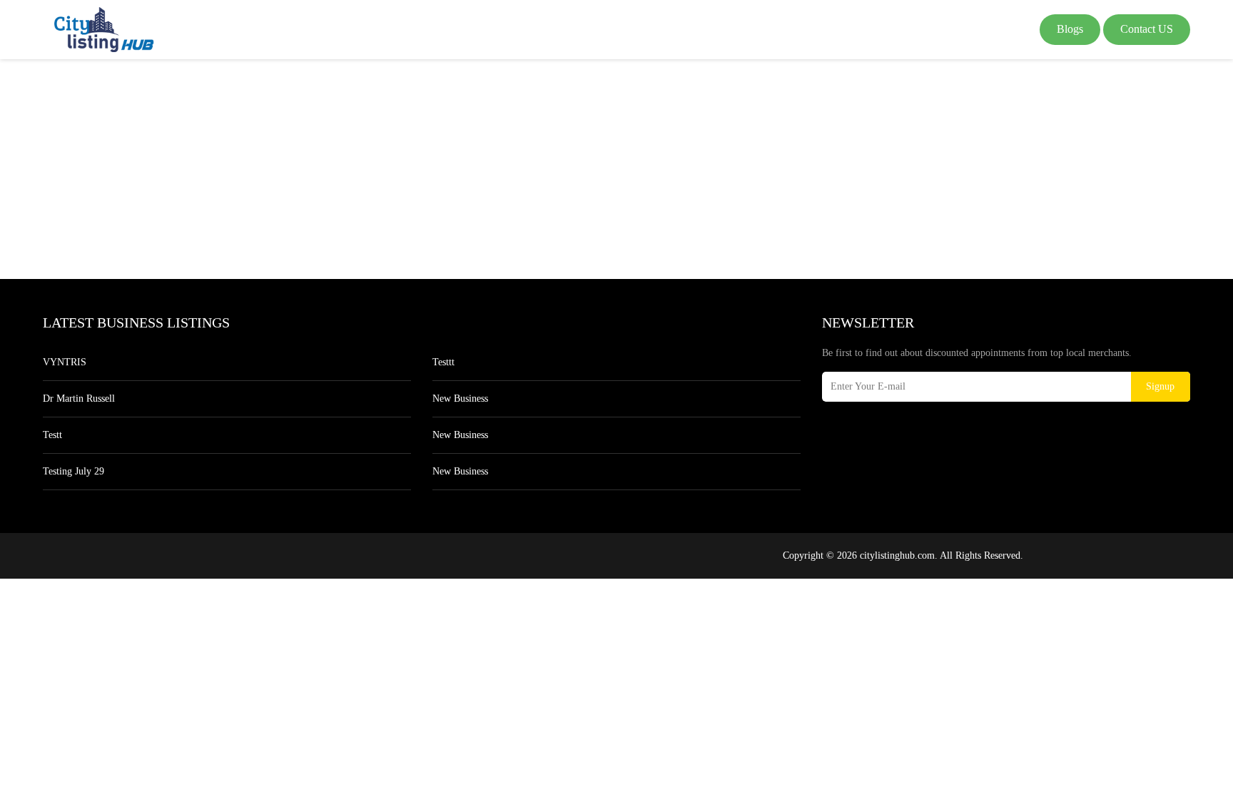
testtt (443, 362)
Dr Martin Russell (79, 398)
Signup (1160, 386)
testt (52, 435)
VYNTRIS (64, 362)
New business (460, 398)
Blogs (1070, 29)
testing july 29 (73, 471)
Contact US (1146, 29)
